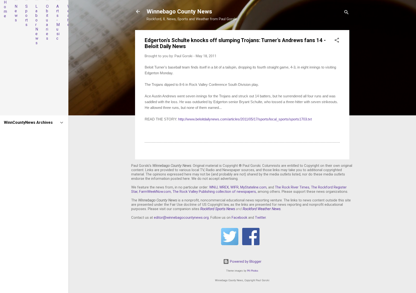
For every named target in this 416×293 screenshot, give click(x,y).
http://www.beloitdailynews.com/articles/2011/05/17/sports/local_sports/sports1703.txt (245, 119)
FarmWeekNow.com (155, 191)
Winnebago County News (179, 11)
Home (5, 9)
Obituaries (47, 22)
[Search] (346, 13)
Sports (26, 15)
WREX (224, 187)
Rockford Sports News (217, 209)
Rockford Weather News (261, 209)
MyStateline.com (253, 187)
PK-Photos (252, 270)
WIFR (234, 187)
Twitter (260, 217)
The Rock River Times (292, 187)
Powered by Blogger (245, 261)
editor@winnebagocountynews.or (180, 217)
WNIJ (213, 187)
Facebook (239, 217)
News (16, 13)
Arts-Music (58, 22)
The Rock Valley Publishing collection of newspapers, (215, 191)
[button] (337, 41)
